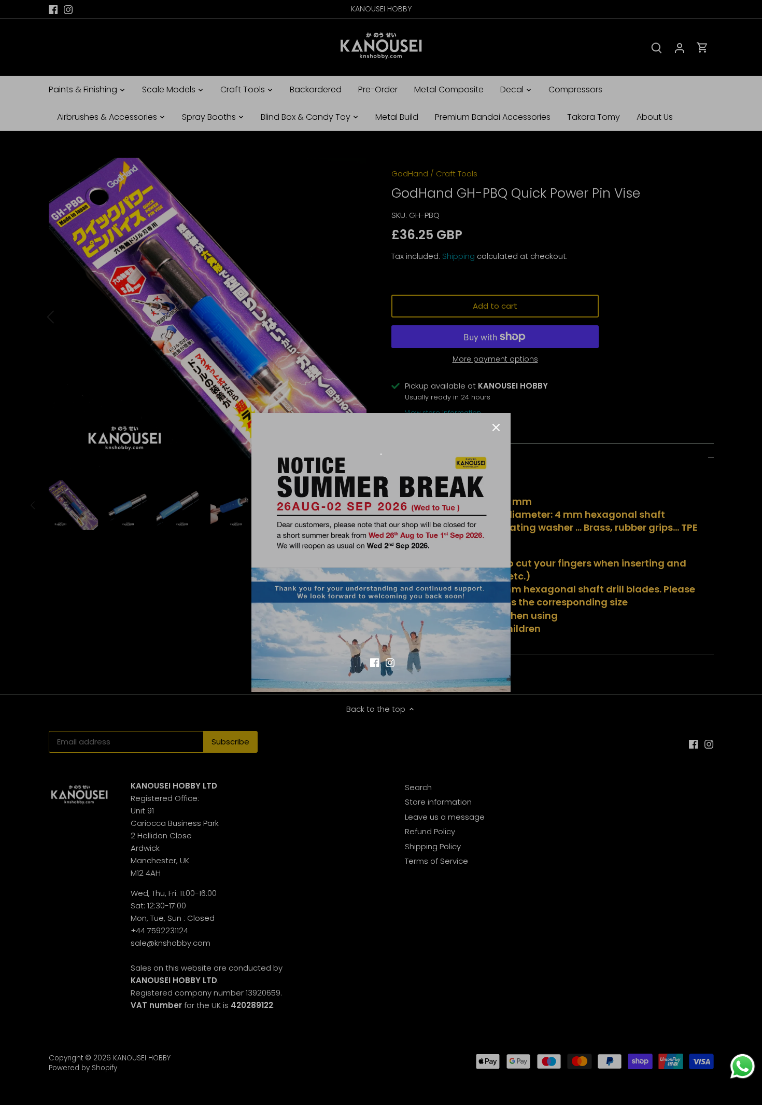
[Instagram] (390, 661)
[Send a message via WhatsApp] (742, 1066)
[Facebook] (374, 661)
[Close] (496, 427)
